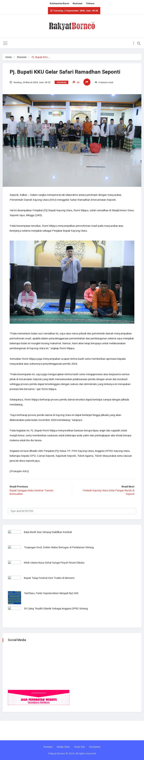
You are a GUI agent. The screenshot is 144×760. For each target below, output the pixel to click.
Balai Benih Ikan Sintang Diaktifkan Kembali (48, 532)
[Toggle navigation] (5, 43)
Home (8, 57)
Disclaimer (95, 746)
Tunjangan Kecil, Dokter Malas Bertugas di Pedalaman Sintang (59, 547)
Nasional (77, 3)
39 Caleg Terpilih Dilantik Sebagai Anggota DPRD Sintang (56, 608)
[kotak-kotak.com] (38, 697)
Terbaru (90, 3)
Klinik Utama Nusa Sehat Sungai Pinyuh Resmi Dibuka (54, 562)
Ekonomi (22, 57)
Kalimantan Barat (59, 3)
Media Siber (63, 746)
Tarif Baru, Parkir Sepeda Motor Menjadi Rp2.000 (51, 593)
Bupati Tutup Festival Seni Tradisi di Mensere (49, 578)
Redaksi (48, 746)
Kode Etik (79, 746)
